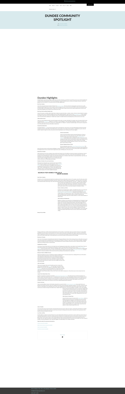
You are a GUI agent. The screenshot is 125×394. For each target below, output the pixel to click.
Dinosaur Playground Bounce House (78, 146)
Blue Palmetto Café (77, 114)
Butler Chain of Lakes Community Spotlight (45, 325)
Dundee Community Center (71, 284)
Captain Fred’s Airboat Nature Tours (61, 275)
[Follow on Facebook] (87, 2)
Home (50, 5)
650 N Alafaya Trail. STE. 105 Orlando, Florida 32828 (43, 388)
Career (68, 5)
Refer (70, 5)
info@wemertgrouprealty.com (38, 390)
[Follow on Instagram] (90, 2)
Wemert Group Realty (63, 25)
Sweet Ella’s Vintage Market (78, 249)
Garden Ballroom (81, 298)
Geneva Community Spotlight (43, 323)
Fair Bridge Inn (46, 121)
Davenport (39, 268)
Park (45, 127)
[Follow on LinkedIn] (92, 2)
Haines (49, 266)
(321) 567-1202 (90, 4)
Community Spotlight (63, 23)
